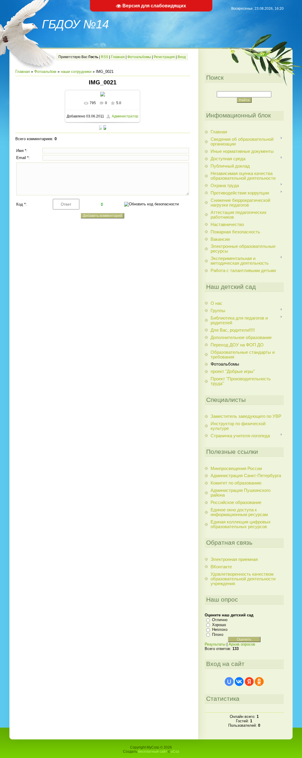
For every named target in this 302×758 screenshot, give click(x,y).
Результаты (215, 644)
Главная (118, 57)
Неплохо (219, 629)
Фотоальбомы (139, 57)
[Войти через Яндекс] (249, 681)
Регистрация (164, 57)
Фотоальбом (45, 71)
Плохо (217, 634)
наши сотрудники (76, 71)
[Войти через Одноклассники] (259, 681)
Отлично (219, 620)
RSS (104, 57)
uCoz (175, 751)
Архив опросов (242, 644)
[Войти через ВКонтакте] (239, 681)
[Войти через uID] (229, 681)
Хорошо (219, 625)
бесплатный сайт (152, 751)
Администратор (125, 116)
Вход (182, 57)
